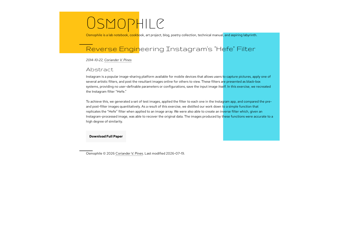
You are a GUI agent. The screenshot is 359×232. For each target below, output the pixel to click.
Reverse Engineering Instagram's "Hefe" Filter (171, 48)
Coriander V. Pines (118, 60)
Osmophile (125, 23)
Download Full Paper (106, 136)
